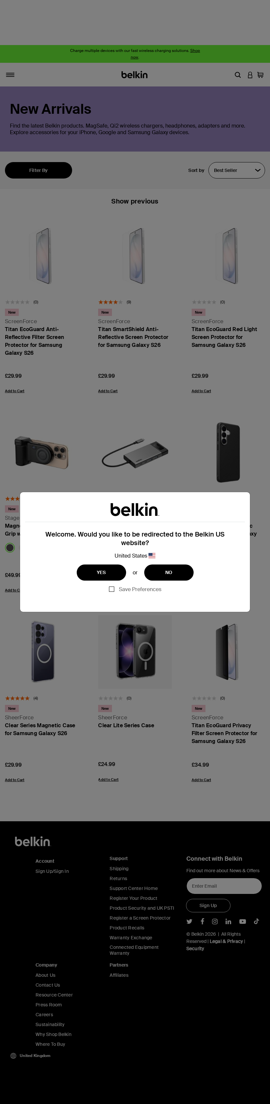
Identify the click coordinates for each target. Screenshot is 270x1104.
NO (169, 572)
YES (101, 572)
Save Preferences (140, 589)
